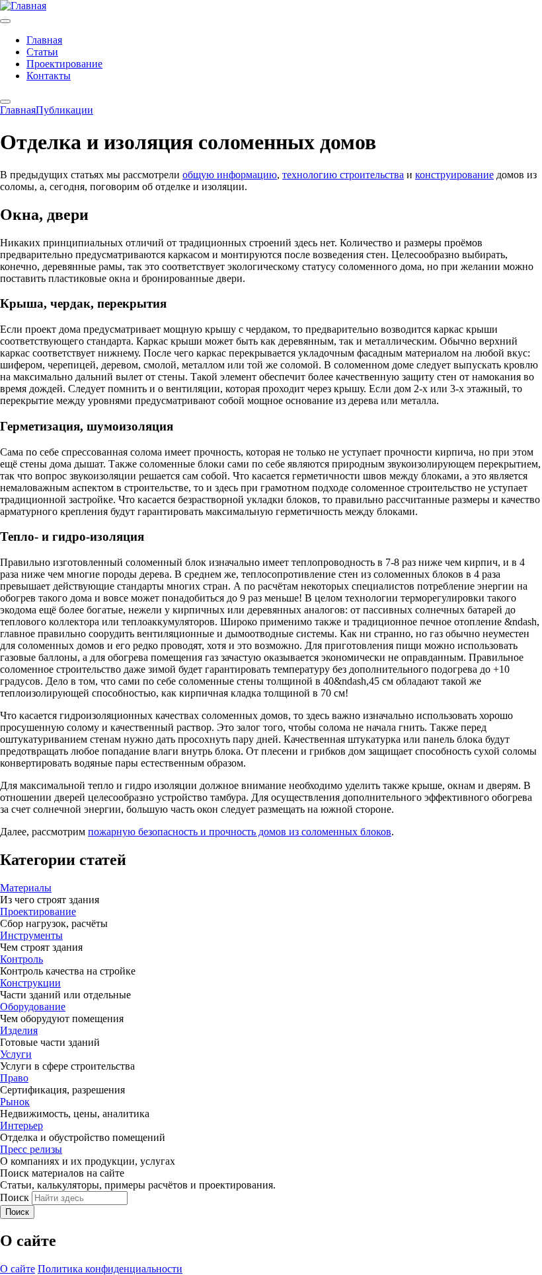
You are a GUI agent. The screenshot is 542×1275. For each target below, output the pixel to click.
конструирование (454, 174)
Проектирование (64, 63)
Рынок (15, 1101)
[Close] (5, 102)
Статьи (42, 51)
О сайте (17, 1268)
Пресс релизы (31, 1149)
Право (14, 1078)
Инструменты (31, 935)
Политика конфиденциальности (110, 1268)
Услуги (16, 1054)
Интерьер (21, 1125)
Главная (44, 40)
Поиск (14, 1197)
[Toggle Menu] (5, 21)
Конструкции (30, 982)
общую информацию (229, 174)
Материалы (26, 887)
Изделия (19, 1030)
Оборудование (32, 1006)
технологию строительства (343, 174)
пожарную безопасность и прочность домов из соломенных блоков (239, 831)
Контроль (21, 959)
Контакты (48, 75)
